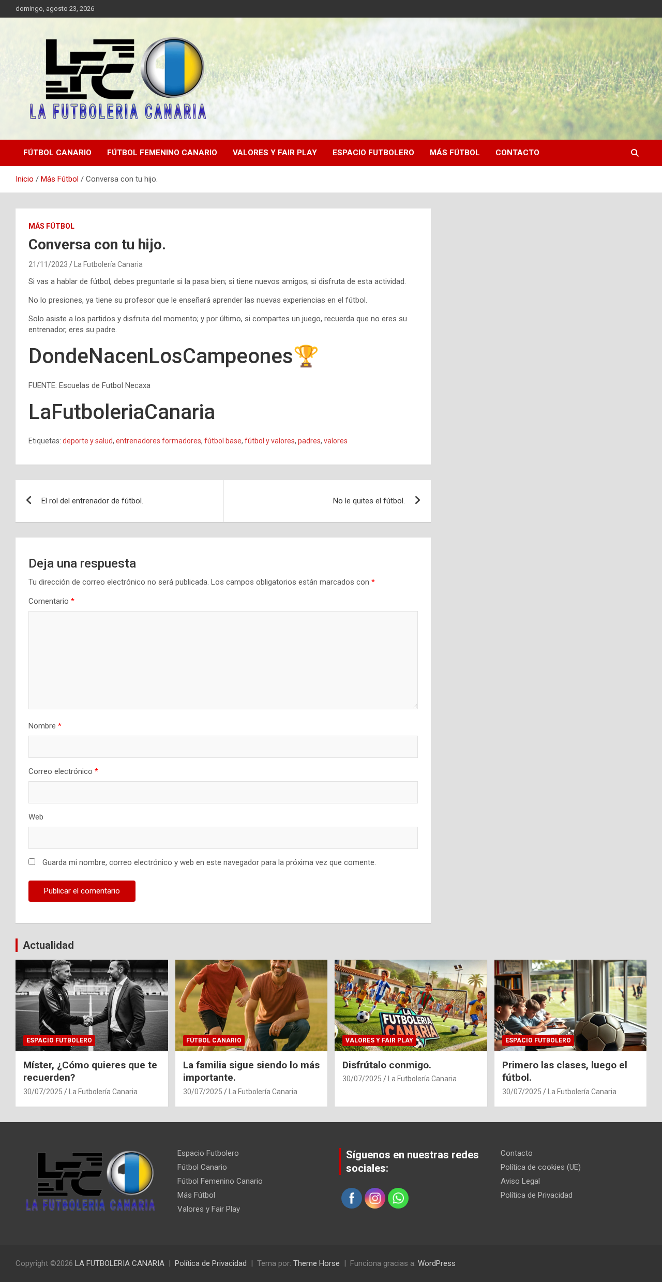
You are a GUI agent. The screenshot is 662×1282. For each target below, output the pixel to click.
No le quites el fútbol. (369, 500)
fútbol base (223, 441)
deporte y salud (88, 441)
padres (309, 441)
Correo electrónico (63, 771)
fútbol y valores (270, 441)
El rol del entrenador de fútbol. (92, 500)
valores (336, 441)
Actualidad (48, 945)
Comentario (51, 601)
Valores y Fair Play (275, 152)
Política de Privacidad (537, 1195)
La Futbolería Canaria (108, 264)
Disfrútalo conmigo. (386, 1065)
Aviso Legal (520, 1181)
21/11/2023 (48, 264)
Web (35, 817)
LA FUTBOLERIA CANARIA (119, 1263)
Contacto (517, 152)
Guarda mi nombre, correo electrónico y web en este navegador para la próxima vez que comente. (209, 862)
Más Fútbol (455, 152)
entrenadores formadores (158, 441)
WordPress (437, 1263)
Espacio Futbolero (373, 152)
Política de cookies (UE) (541, 1167)
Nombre (45, 726)
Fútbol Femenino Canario (162, 152)
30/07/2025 (43, 1091)
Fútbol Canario (57, 152)
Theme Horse (316, 1263)
